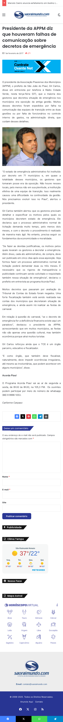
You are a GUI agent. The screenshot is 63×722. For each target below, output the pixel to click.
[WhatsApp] (34, 416)
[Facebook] (17, 416)
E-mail (6, 489)
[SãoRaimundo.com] (31, 14)
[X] (22, 416)
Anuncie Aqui (26, 701)
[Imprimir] (46, 416)
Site (4, 502)
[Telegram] (40, 416)
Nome (6, 476)
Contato (39, 701)
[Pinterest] (28, 416)
